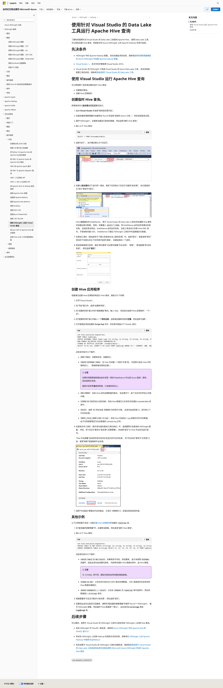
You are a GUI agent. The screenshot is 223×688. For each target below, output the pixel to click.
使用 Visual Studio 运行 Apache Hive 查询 (203, 26)
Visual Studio (81, 64)
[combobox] (18, 20)
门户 (207, 9)
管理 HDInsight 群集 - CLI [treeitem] (18, 50)
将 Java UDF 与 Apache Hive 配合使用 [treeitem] (21, 231)
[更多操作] (149, 17)
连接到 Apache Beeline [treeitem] (19, 197)
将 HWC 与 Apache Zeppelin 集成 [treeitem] (22, 172)
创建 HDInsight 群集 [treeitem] (16, 42)
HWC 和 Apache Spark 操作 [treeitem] (20, 166)
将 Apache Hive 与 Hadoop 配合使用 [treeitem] (22, 187)
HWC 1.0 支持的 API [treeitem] (17, 177)
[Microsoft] (4, 3)
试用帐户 (215, 9)
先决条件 (193, 22)
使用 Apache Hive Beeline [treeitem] (20, 202)
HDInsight (83, 17)
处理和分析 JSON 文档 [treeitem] (18, 143)
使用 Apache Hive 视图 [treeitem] (18, 193)
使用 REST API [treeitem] (15, 210)
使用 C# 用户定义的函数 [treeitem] (19, 148)
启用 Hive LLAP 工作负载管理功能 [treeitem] (21, 238)
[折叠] (34, 15)
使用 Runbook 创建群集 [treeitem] (17, 63)
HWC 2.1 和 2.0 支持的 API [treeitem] (20, 182)
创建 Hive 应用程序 (102, 523)
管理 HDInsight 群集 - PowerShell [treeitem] (21, 59)
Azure (74, 17)
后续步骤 (193, 30)
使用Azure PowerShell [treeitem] (18, 214)
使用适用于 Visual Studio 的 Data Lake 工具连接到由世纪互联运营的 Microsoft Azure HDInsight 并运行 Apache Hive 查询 (113, 648)
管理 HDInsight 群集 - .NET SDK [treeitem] (20, 55)
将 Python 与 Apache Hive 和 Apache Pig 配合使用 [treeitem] (21, 153)
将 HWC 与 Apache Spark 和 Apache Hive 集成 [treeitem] (20, 160)
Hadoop (93, 17)
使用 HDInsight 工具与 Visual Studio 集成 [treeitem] (21, 224)
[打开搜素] (218, 3)
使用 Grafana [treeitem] (15, 206)
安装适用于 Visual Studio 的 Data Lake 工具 (114, 72)
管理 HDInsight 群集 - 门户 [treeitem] (18, 46)
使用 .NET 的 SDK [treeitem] (16, 218)
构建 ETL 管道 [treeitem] (13, 67)
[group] (113, 340)
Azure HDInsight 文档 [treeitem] (13, 25)
